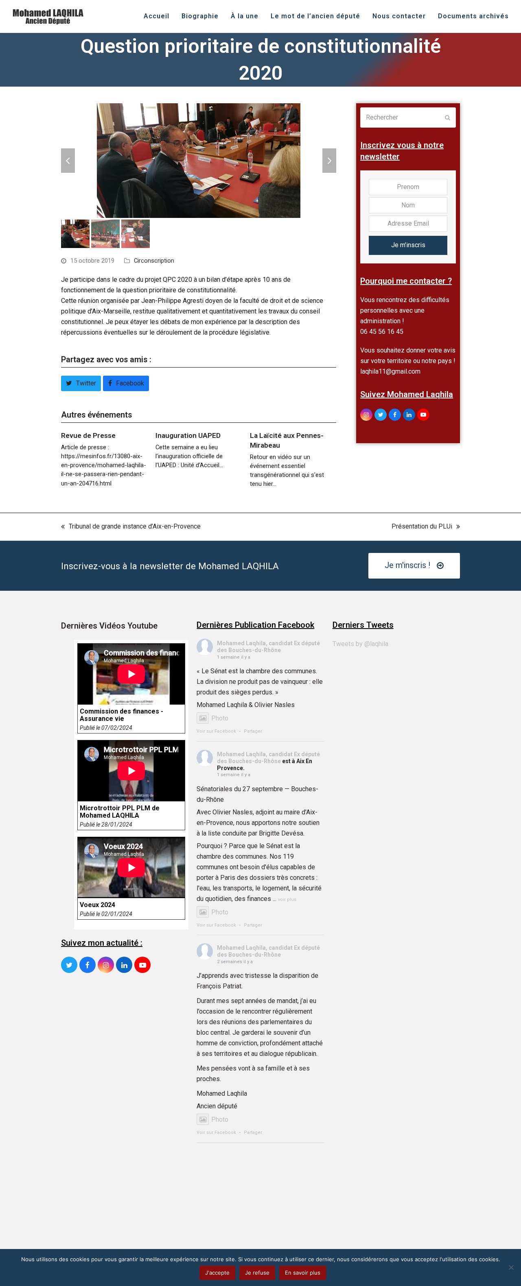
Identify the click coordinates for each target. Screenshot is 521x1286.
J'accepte (217, 1272)
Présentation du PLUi (422, 527)
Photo (219, 718)
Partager (253, 731)
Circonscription (154, 260)
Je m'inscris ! (407, 565)
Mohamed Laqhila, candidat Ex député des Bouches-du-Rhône (268, 646)
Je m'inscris (408, 245)
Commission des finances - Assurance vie (121, 715)
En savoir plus (302, 1272)
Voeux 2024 (97, 905)
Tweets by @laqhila (360, 644)
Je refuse (257, 1272)
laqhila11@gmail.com (390, 371)
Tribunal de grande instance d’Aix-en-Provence (131, 527)
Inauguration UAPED (188, 435)
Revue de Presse (88, 435)
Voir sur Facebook (216, 731)
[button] (68, 160)
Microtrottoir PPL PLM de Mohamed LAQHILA (120, 812)
